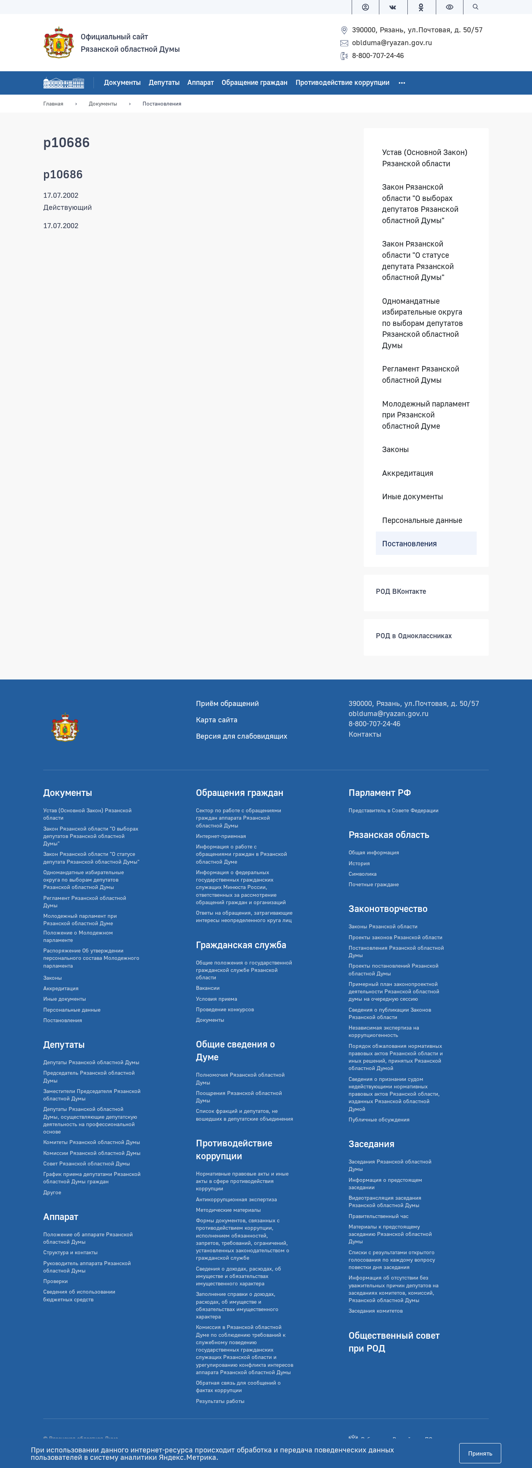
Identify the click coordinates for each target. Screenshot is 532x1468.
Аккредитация (407, 472)
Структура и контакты (70, 1252)
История (359, 863)
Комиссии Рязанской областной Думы (92, 1152)
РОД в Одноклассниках (414, 636)
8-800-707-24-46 (378, 55)
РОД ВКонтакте (401, 591)
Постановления (409, 543)
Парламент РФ (380, 792)
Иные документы (412, 496)
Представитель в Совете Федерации (394, 810)
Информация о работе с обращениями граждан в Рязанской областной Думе (241, 854)
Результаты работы (220, 1401)
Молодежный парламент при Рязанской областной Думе (426, 414)
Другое (52, 1192)
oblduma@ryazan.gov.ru (392, 42)
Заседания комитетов (376, 1310)
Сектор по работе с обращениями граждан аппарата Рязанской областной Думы (238, 818)
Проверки (55, 1281)
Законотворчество (388, 908)
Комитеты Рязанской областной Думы (91, 1142)
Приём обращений (227, 703)
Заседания (372, 1143)
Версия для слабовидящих (241, 735)
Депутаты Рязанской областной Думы (91, 1062)
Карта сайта (217, 719)
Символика (363, 873)
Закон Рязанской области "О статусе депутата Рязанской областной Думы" (418, 260)
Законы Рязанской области (383, 926)
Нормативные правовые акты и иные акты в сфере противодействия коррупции (242, 1181)
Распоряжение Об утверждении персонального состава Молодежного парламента (91, 958)
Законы (395, 449)
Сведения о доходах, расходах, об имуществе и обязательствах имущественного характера (238, 1276)
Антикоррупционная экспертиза (236, 1199)
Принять (480, 1453)
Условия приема (216, 998)
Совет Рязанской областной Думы (86, 1163)
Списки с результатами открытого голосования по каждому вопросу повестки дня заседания (392, 1260)
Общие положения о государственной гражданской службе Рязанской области (244, 970)
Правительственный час (379, 1216)
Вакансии (208, 987)
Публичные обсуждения (379, 1119)
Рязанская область (389, 834)
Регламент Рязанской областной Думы (420, 374)
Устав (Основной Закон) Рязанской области (424, 157)
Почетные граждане (374, 884)
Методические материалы (228, 1209)
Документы (122, 82)
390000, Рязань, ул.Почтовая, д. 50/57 (417, 29)
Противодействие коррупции (342, 82)
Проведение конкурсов (225, 1009)
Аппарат (200, 82)
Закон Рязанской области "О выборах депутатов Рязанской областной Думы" (420, 203)
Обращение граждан (254, 82)
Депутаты (164, 82)
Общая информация (374, 852)
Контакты (365, 733)
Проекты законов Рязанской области (395, 937)
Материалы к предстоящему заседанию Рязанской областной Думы (390, 1234)
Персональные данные (422, 520)
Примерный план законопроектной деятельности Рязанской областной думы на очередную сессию (394, 991)
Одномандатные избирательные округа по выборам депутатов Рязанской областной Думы (422, 323)
